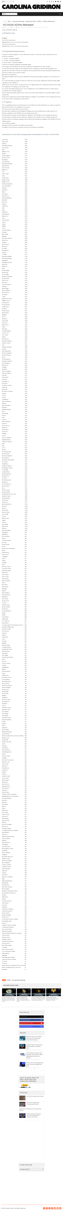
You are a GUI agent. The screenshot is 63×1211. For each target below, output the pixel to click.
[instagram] (53, 1)
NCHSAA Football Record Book (35, 1096)
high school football (30, 21)
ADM (9, 21)
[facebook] (49, 1)
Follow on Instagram (26, 1026)
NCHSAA (39, 21)
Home (4, 21)
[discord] (58, 1)
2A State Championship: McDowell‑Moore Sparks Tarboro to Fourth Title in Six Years (23, 999)
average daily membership (18, 21)
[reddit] (60, 1)
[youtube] (56, 1)
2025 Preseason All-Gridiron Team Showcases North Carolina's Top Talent (34, 1115)
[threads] (51, 1)
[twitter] (47, 1)
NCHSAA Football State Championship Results (33, 1103)
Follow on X (23, 1016)
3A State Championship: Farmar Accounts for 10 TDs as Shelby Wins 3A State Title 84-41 (38, 999)
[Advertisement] (31, 1185)
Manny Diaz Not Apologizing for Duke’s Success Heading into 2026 (34, 1064)
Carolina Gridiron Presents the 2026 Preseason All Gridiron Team (34, 1046)
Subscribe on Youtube (26, 1023)
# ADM (8, 980)
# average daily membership (18, 980)
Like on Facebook (25, 1019)
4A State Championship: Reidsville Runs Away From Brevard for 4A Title (52, 999)
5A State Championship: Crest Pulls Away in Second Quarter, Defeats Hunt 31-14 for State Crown (9, 999)
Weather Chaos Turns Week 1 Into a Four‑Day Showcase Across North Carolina (34, 1038)
